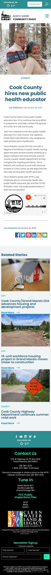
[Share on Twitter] (23, 235)
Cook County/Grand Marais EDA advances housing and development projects (25, 303)
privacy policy (37, 572)
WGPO (25, 507)
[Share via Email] (44, 235)
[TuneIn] (35, 436)
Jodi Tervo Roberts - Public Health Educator (30, 215)
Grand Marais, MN (10, 2)
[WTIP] (19, 15)
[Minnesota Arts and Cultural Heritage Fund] (25, 518)
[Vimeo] (30, 436)
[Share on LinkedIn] (33, 235)
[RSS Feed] (39, 235)
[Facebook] (16, 436)
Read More (8, 312)
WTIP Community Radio (10, 215)
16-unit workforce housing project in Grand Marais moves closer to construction (24, 359)
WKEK (25, 504)
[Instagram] (26, 436)
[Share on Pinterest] (28, 235)
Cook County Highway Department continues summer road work (25, 414)
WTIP (25, 502)
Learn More (24, 534)
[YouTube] (21, 436)
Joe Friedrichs (16, 107)
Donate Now (34, 4)
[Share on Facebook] (17, 235)
